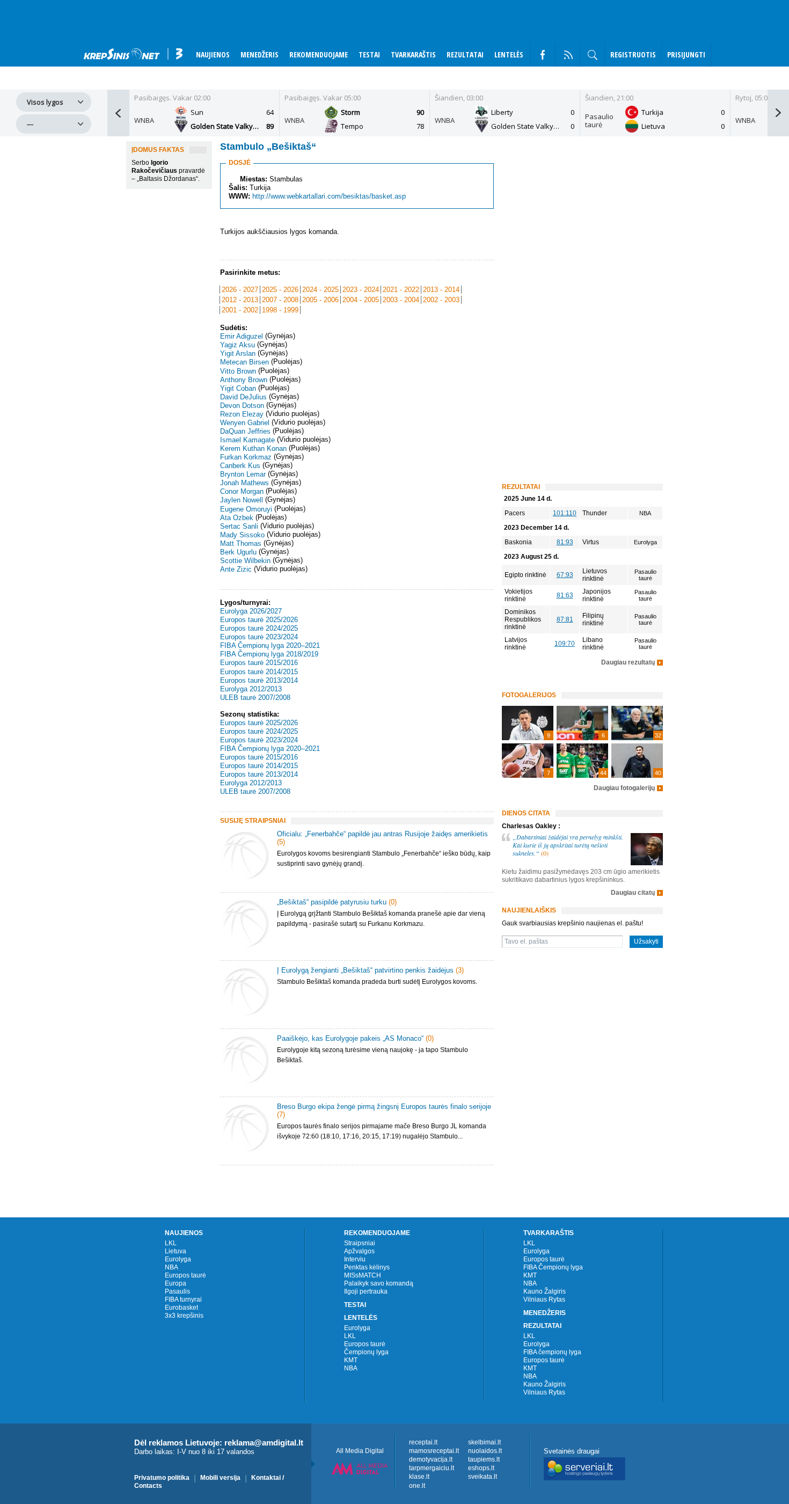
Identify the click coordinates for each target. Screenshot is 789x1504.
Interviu (355, 1259)
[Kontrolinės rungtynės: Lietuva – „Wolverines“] (637, 723)
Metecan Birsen (244, 363)
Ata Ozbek (236, 518)
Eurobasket (181, 1307)
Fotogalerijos (529, 695)
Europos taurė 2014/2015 (259, 672)
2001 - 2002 (240, 310)
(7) (281, 1115)
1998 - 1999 (280, 310)
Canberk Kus (240, 466)
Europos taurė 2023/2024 (259, 637)
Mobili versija (220, 1477)
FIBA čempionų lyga (552, 1352)
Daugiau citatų (633, 892)
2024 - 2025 (320, 290)
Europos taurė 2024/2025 (259, 628)
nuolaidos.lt (485, 1451)
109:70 (564, 643)
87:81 (565, 619)
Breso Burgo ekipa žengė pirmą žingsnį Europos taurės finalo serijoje (384, 1107)
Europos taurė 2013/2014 (259, 680)
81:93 (565, 542)
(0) (393, 902)
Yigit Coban (238, 388)
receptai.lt (423, 1442)
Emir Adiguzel (241, 336)
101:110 (564, 513)
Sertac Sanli (239, 526)
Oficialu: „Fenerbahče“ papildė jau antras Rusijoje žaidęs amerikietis (382, 834)
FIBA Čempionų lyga (553, 1267)
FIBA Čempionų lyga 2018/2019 (269, 654)
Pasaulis (177, 1291)
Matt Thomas (240, 543)
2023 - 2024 (360, 290)
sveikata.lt (482, 1477)
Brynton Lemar (243, 474)
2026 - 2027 (240, 290)
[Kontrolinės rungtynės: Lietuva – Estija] (582, 760)
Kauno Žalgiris (544, 1291)
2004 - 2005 (360, 300)
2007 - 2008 (280, 300)
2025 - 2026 (280, 290)
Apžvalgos (359, 1251)
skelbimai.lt (484, 1442)
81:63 (565, 595)
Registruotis (633, 54)
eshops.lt (481, 1468)
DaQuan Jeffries (245, 431)
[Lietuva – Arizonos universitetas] (637, 760)
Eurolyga (178, 1259)
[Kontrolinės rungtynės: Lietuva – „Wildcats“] (527, 760)
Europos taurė (185, 1275)
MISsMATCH (362, 1275)
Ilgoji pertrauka (366, 1291)
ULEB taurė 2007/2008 (255, 697)
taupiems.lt (484, 1459)
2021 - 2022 (401, 290)
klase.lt (419, 1477)
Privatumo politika (161, 1477)
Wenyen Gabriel (244, 423)
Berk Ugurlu (238, 552)
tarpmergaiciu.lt (431, 1468)
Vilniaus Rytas (544, 1299)
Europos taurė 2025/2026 (259, 620)
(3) (460, 970)
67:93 (565, 575)
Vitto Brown (238, 371)
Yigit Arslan (237, 353)
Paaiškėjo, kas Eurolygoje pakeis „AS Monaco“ (350, 1038)
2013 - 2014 (441, 290)
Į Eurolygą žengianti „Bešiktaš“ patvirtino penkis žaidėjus (365, 970)
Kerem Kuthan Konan (253, 448)
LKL (171, 1243)
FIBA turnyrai (183, 1299)
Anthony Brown (243, 380)
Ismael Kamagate (247, 440)
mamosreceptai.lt (434, 1451)
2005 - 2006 (320, 300)
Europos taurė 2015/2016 (259, 663)
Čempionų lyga (366, 1352)
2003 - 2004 (401, 300)
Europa (175, 1283)
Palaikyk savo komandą (378, 1283)
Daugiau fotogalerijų (624, 788)
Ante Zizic (236, 569)
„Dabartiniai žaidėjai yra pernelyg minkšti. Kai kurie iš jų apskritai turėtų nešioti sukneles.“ (568, 845)
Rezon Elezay (242, 414)
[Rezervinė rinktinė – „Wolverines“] (582, 723)
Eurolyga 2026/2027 (251, 611)
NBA (171, 1267)
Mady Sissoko (242, 535)
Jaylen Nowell (241, 501)
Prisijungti (686, 54)
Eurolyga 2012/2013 (251, 689)
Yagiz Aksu (237, 345)
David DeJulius (243, 397)
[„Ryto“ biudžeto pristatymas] (527, 723)
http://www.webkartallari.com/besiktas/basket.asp (329, 196)
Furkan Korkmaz (246, 457)
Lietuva (175, 1251)
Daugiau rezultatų (628, 662)
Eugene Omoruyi (246, 509)
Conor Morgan (242, 491)
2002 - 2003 (441, 300)
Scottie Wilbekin (245, 561)
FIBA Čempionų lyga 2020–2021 (270, 645)
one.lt (417, 1486)
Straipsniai (359, 1243)
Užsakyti (646, 941)
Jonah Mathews (244, 483)
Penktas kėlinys (367, 1267)
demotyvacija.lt (430, 1459)
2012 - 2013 (240, 300)
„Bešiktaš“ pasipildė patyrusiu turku (331, 902)
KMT (350, 1360)
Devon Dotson (242, 405)
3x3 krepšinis (184, 1315)
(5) (281, 842)
